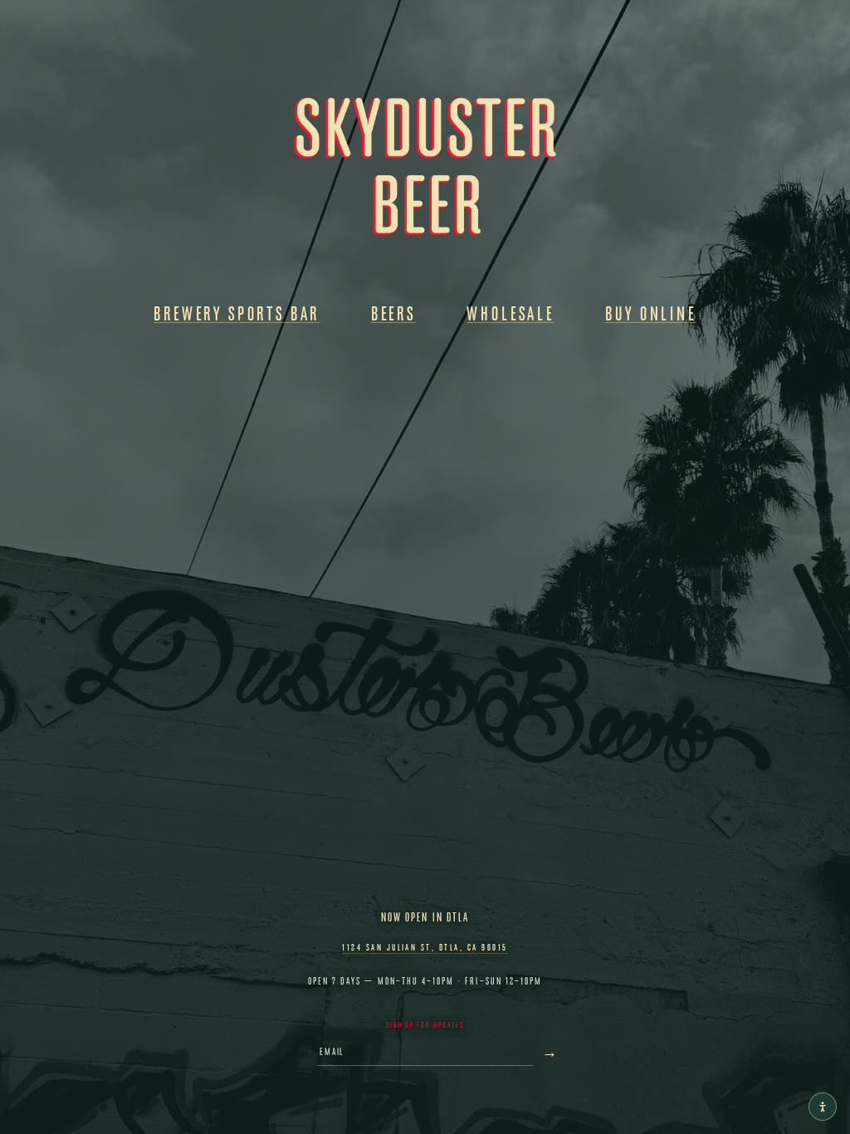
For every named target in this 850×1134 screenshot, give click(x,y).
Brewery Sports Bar (237, 313)
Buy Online (650, 313)
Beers (393, 313)
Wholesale (510, 313)
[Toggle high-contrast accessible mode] (822, 1106)
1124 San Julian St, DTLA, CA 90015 (425, 947)
